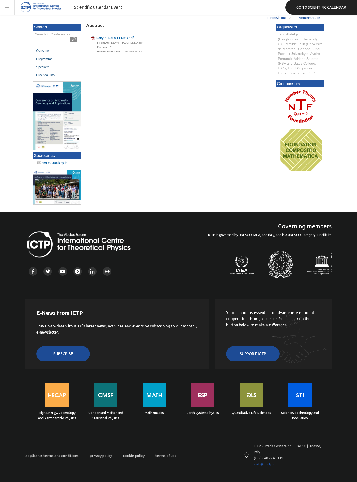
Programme (44, 59)
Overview (42, 50)
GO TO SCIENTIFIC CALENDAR (321, 7)
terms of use (166, 456)
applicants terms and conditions (52, 456)
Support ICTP (253, 354)
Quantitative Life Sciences (251, 413)
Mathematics (154, 413)
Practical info (45, 75)
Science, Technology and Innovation (300, 415)
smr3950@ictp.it (54, 163)
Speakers (43, 67)
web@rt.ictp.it (264, 464)
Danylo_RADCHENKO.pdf (115, 38)
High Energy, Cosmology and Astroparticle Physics (57, 415)
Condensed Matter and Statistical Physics (105, 415)
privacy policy (101, 456)
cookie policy (133, 456)
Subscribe (63, 354)
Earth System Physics (203, 413)
